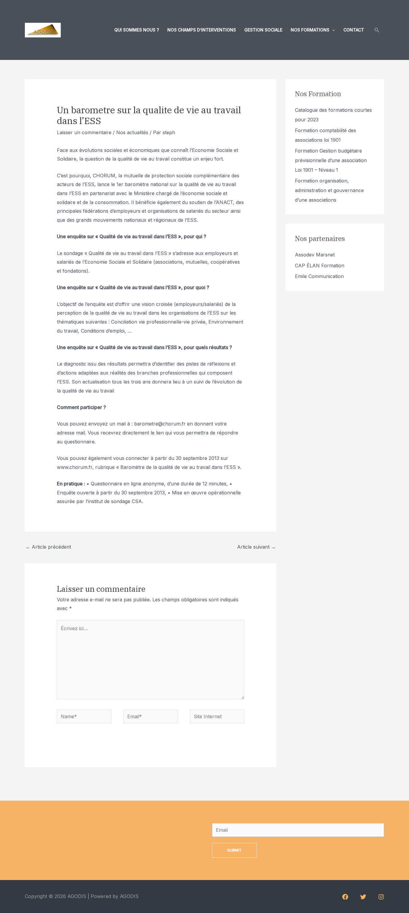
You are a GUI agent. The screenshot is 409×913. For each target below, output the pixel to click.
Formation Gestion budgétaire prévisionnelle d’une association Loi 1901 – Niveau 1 (331, 160)
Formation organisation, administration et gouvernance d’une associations (329, 190)
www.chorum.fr (74, 467)
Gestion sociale (263, 29)
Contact (353, 29)
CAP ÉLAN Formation (319, 265)
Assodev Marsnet (315, 255)
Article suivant (256, 547)
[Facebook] (345, 897)
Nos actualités (132, 132)
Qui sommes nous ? (136, 29)
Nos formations (310, 29)
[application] (332, 30)
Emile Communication (319, 276)
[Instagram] (381, 897)
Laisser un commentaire (84, 132)
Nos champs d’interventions (201, 29)
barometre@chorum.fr (160, 424)
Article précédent (48, 547)
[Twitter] (363, 897)
